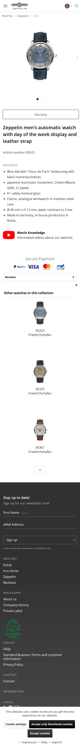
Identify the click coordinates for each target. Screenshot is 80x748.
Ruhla (7, 565)
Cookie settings (15, 724)
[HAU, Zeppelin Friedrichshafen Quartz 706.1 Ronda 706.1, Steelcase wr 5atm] (40, 429)
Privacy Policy (13, 664)
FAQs (7, 649)
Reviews (10, 277)
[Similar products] (40, 285)
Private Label (12, 611)
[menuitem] (5, 6)
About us (10, 599)
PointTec (8, 16)
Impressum (29, 742)
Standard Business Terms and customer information (32, 657)
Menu (5, 6)
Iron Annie (10, 571)
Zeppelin (23, 16)
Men (36, 16)
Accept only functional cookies (52, 724)
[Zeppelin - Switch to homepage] (19, 6)
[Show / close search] (76, 6)
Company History (16, 605)
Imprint (56, 742)
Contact (9, 681)
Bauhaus (9, 582)
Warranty (41, 114)
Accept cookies (40, 733)
